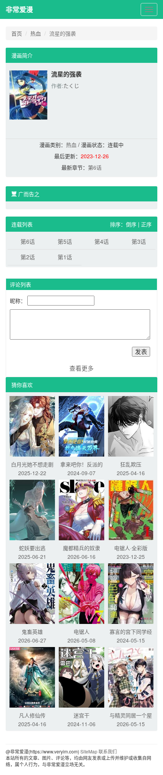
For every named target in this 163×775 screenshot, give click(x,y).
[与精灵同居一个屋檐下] (131, 676)
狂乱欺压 (130, 464)
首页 (16, 33)
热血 (35, 33)
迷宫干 (81, 715)
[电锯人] (81, 592)
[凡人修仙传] (32, 676)
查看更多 (81, 368)
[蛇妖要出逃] (32, 509)
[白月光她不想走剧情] (32, 425)
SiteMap (88, 751)
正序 (146, 224)
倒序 (131, 224)
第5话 (65, 241)
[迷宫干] (81, 676)
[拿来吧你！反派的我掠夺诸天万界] (81, 425)
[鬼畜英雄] (32, 592)
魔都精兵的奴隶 (81, 548)
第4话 (101, 241)
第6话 (95, 167)
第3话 (139, 241)
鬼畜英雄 (32, 631)
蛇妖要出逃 (32, 548)
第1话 (65, 257)
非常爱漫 (19, 9)
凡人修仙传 (32, 715)
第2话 (27, 257)
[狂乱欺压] (131, 425)
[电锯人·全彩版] (131, 509)
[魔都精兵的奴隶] (81, 509)
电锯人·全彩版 (130, 548)
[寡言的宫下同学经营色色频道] (131, 592)
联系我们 (108, 751)
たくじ (71, 85)
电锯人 (81, 631)
